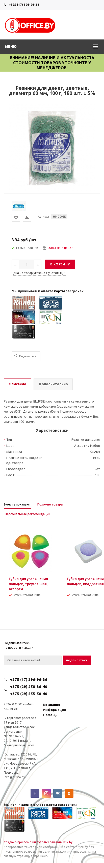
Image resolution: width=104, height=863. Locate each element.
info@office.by (14, 777)
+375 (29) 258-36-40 (28, 686)
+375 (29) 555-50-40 (28, 693)
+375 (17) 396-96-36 (24, 4)
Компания (51, 704)
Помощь (50, 715)
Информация (54, 709)
